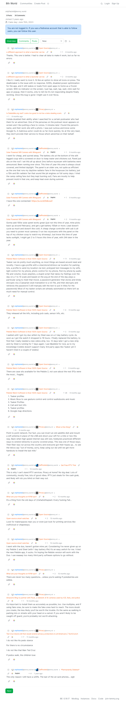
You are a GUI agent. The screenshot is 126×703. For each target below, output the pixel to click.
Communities (26, 3)
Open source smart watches (17, 518)
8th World (11, 3)
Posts (34, 41)
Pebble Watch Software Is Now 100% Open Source (26, 259)
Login (107, 3)
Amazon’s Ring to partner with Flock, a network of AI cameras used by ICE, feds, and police (43, 598)
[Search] (102, 3)
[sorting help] (66, 41)
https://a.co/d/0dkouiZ (42, 201)
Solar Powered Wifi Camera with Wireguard (23, 152)
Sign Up (115, 3)
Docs (93, 698)
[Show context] (47, 52)
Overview (11, 41)
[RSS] (70, 41)
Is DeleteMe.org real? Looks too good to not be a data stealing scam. (34, 113)
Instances (85, 698)
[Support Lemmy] (48, 3)
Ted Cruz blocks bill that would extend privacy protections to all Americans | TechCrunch (42, 634)
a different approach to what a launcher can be (25, 52)
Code (100, 698)
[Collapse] (8, 48)
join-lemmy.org (112, 698)
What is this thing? (63, 427)
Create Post (39, 3)
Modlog (75, 698)
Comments (24, 41)
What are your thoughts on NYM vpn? (21, 497)
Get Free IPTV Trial (68, 465)
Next (9, 691)
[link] (51, 52)
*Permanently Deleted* (70, 670)
